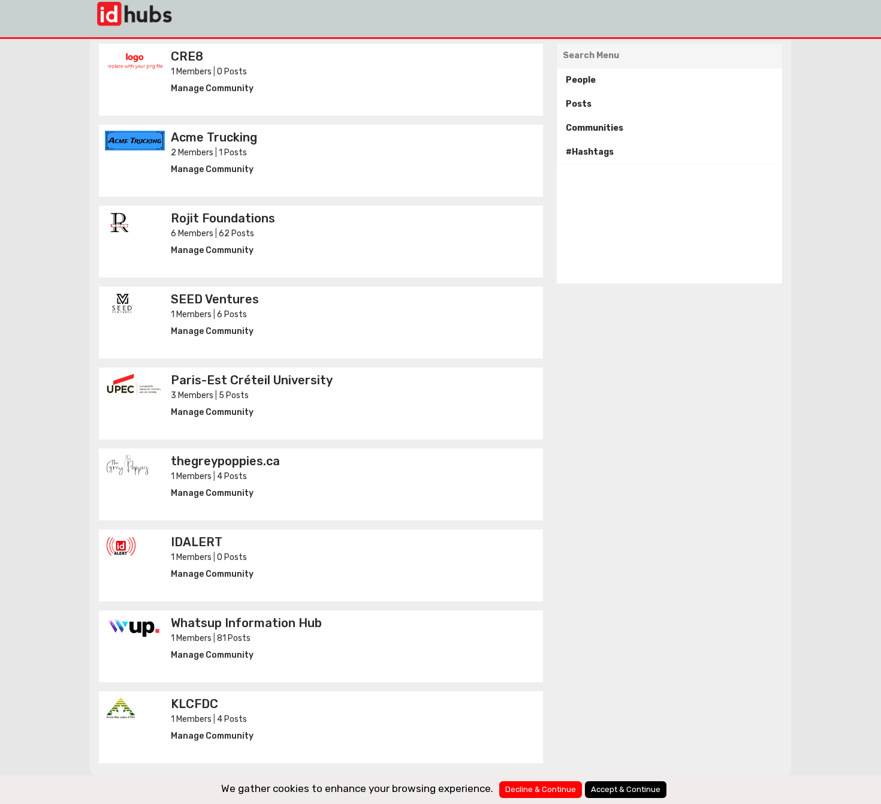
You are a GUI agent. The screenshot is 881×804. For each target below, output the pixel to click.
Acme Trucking (214, 137)
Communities (594, 128)
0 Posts (232, 72)
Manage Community (212, 88)
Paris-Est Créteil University (252, 380)
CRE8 (187, 56)
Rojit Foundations (223, 218)
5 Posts (234, 395)
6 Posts (232, 314)
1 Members (191, 72)
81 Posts (234, 638)
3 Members (192, 395)
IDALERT (196, 542)
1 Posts (233, 152)
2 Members (192, 152)
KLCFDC (194, 704)
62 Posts (236, 233)
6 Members (192, 233)
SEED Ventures (215, 299)
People (581, 80)
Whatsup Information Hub (246, 623)
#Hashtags (590, 152)
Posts (579, 104)
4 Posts (232, 476)
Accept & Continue (625, 789)
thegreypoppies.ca (225, 461)
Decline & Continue (540, 789)
